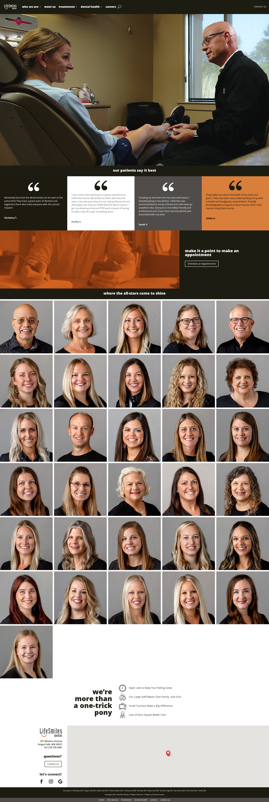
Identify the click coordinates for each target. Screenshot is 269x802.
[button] (169, 753)
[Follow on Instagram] (51, 781)
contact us (165, 800)
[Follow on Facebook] (41, 781)
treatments (67, 7)
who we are (30, 7)
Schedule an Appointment (202, 263)
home (101, 800)
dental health (90, 7)
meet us (50, 7)
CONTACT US (260, 7)
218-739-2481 (55, 747)
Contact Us (53, 764)
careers (110, 7)
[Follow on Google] (60, 781)
